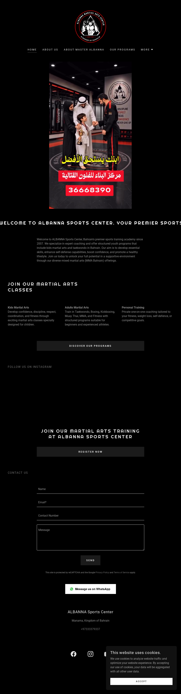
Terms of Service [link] (121, 572)
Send (90, 560)
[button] (147, 49)
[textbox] (90, 489)
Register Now (90, 451)
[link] (90, 26)
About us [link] (50, 49)
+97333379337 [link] (90, 629)
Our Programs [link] (122, 49)
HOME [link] (32, 49)
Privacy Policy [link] (102, 572)
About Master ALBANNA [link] (84, 49)
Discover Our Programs (90, 345)
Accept (141, 681)
